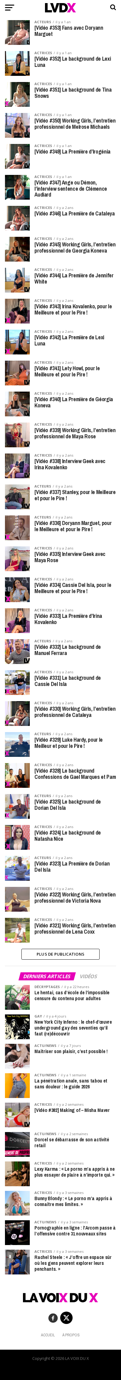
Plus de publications (60, 954)
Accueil (48, 1335)
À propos (71, 1335)
